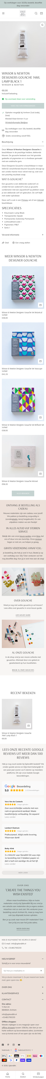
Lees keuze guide (23, 615)
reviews (38, 539)
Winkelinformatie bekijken (16, 122)
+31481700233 (14, 948)
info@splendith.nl (18, 943)
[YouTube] (19, 1045)
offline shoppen (8, 1027)
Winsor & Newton (13, 85)
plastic (15, 519)
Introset (40, 200)
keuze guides (25, 536)
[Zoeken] (36, 13)
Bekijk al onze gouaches (23, 670)
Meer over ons (23, 928)
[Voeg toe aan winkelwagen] (40, 305)
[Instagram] (13, 1045)
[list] (23, 44)
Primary (24, 200)
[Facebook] (3, 1045)
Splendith (12, 1065)
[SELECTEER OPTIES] (40, 473)
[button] (41, 13)
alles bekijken (23, 493)
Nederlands (6, 1050)
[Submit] (41, 970)
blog (38, 536)
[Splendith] (23, 13)
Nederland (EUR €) (24, 1050)
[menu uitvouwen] (3, 13)
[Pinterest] (8, 1045)
